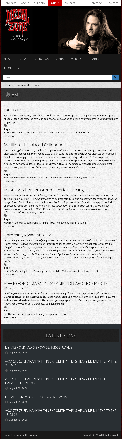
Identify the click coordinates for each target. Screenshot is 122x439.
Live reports (78, 59)
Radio (55, 3)
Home (7, 85)
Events (59, 59)
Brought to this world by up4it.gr (20, 434)
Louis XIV (9, 271)
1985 (69, 132)
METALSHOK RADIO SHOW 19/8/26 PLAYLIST (37, 397)
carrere (63, 314)
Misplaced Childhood (25, 177)
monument (54, 132)
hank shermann (82, 132)
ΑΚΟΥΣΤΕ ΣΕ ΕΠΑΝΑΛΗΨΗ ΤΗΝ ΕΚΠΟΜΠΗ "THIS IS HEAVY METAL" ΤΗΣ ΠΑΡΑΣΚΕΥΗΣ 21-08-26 (55, 381)
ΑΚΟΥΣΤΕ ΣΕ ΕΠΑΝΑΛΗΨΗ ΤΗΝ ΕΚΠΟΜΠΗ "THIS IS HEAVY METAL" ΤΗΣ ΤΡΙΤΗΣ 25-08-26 (60, 363)
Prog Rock (43, 177)
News (8, 59)
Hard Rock (76, 222)
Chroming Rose (23, 271)
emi (63, 132)
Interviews (41, 59)
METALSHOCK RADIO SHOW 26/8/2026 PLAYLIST (39, 347)
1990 (63, 271)
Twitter (113, 3)
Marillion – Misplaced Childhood (33, 145)
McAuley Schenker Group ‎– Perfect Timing (44, 190)
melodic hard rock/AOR (22, 132)
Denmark (42, 132)
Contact (70, 3)
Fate (6, 132)
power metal (52, 271)
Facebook (97, 3)
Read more (10, 136)
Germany (38, 271)
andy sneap (45, 314)
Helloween (86, 271)
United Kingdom (78, 177)
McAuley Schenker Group (17, 222)
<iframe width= (22, 85)
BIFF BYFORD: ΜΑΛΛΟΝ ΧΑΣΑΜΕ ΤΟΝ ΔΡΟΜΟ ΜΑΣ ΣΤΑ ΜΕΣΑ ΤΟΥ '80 (56, 285)
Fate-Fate (12, 110)
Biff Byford (10, 314)
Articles (98, 59)
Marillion (8, 177)
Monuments (13, 68)
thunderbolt (31, 314)
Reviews (22, 59)
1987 (53, 222)
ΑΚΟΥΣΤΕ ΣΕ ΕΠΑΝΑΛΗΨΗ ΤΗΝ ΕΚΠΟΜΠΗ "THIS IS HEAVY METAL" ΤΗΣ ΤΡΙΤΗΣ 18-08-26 (60, 412)
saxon (20, 314)
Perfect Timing (40, 222)
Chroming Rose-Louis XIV (27, 235)
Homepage (10, 3)
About (25, 3)
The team (39, 3)
